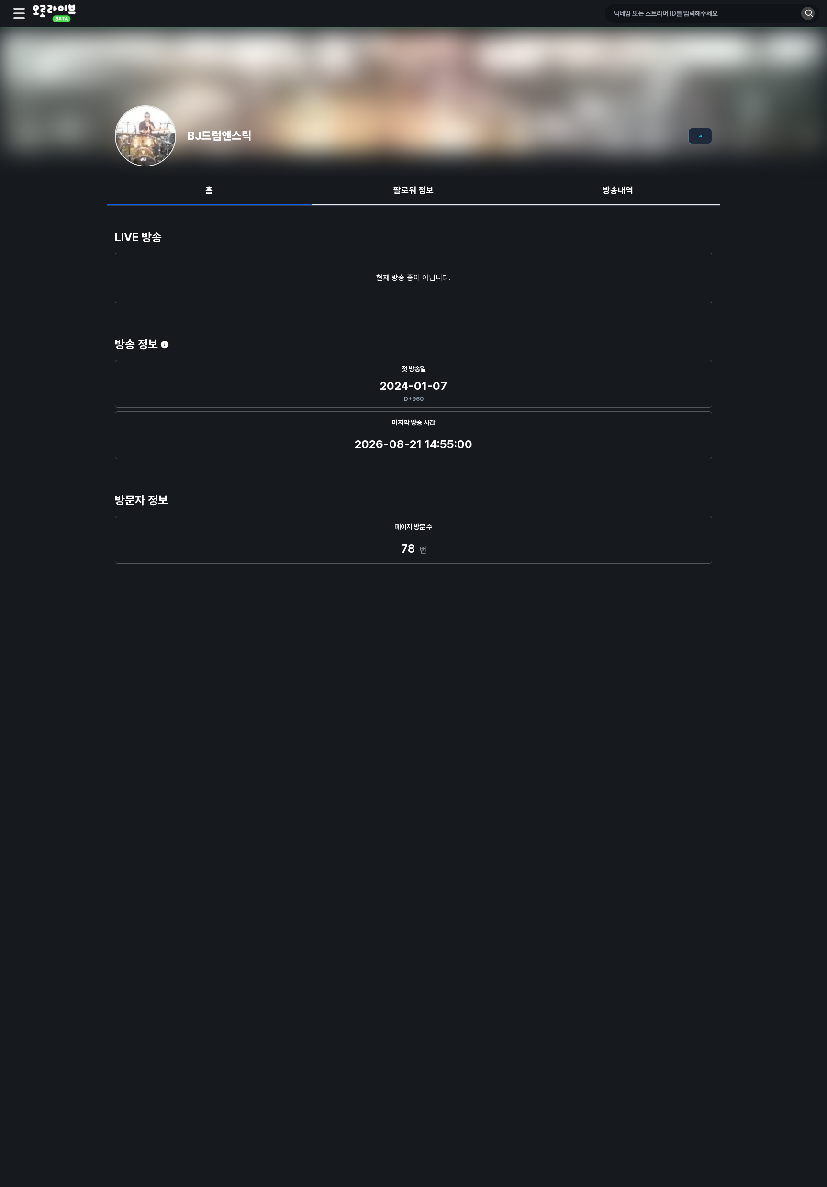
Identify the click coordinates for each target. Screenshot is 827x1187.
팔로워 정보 (413, 190)
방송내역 (618, 190)
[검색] (808, 13)
